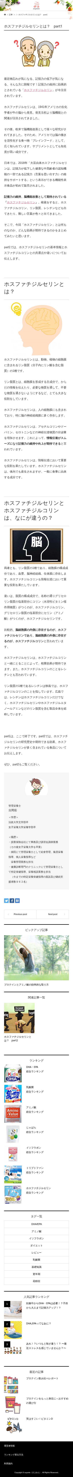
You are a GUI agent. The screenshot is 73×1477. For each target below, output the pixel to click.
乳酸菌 (36, 1259)
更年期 (36, 1274)
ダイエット (36, 1245)
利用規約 (8, 1463)
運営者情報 (9, 1446)
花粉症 (36, 1281)
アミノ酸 (36, 1231)
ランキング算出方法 (13, 1454)
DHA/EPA (36, 1224)
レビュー (36, 1252)
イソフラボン (36, 1238)
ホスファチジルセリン (38, 90)
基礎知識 (36, 1267)
